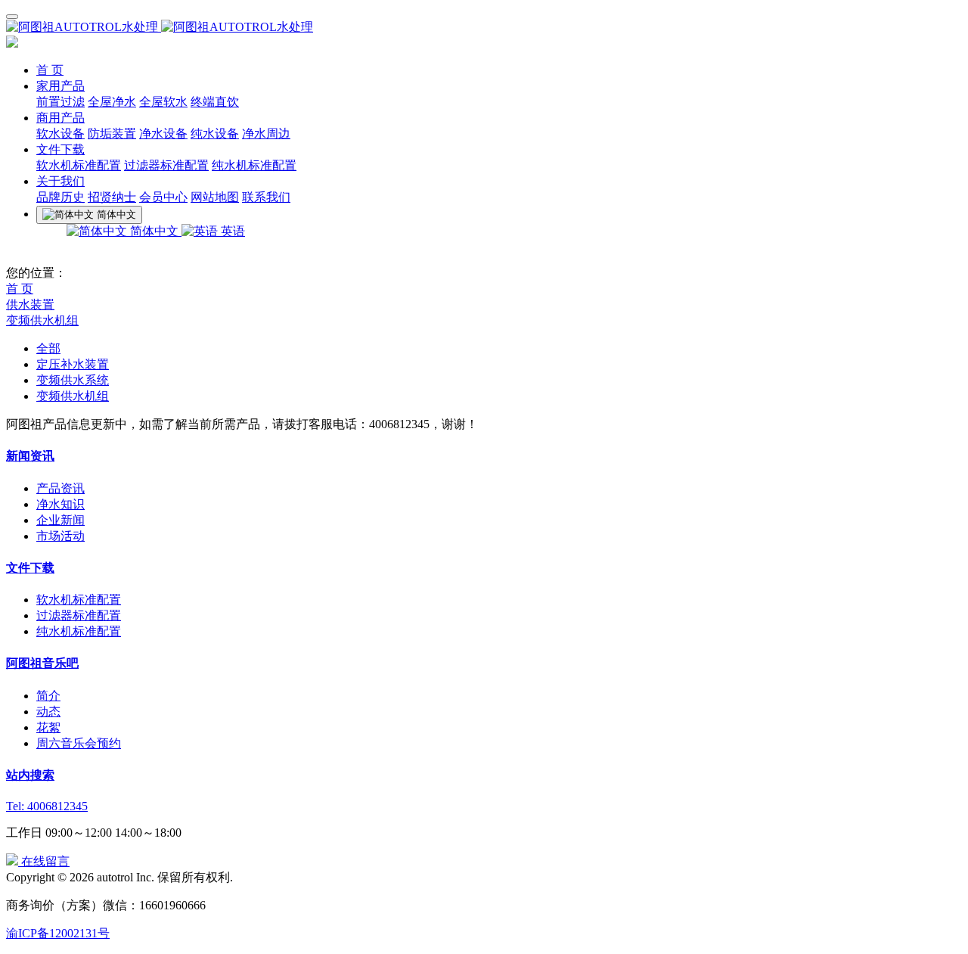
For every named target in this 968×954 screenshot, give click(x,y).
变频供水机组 (42, 320)
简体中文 (154, 231)
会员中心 (163, 197)
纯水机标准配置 (254, 165)
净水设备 (163, 133)
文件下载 (60, 149)
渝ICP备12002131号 (58, 933)
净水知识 (60, 504)
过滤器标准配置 (166, 165)
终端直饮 (215, 101)
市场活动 (60, 536)
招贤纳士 (112, 197)
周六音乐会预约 (78, 743)
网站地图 (215, 197)
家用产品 (60, 85)
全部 (48, 348)
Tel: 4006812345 (47, 806)
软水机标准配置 (78, 165)
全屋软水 (163, 101)
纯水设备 (215, 133)
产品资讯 (60, 488)
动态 (48, 711)
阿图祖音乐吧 (42, 663)
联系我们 (266, 197)
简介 (48, 695)
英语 (231, 231)
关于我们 (60, 181)
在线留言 (44, 861)
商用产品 (60, 117)
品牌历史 (60, 197)
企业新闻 (60, 520)
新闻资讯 (30, 455)
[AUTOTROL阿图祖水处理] (484, 28)
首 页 (50, 70)
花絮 (48, 727)
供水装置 (30, 304)
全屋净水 (112, 101)
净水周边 (266, 133)
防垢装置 (112, 133)
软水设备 (60, 133)
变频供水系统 (72, 380)
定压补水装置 (72, 364)
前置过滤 (60, 101)
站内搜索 (30, 775)
